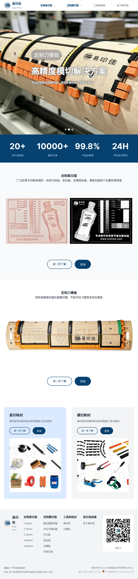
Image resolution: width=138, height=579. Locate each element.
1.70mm (28, 529)
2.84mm (28, 540)
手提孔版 (48, 551)
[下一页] (115, 67)
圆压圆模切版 (50, 523)
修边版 (46, 540)
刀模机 (66, 529)
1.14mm (28, 523)
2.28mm (28, 534)
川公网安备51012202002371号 (119, 572)
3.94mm (28, 546)
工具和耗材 (70, 517)
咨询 (82, 264)
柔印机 (66, 523)
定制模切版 (50, 517)
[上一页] (23, 67)
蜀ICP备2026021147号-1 (90, 572)
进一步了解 (59, 264)
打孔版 (46, 534)
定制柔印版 (30, 517)
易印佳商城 (89, 517)
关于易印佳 (89, 523)
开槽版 (46, 546)
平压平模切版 (50, 529)
